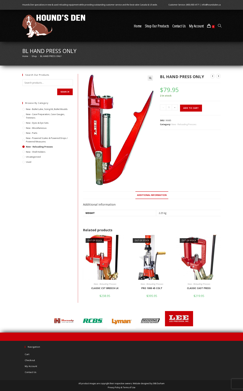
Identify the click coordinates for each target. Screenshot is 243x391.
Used (28, 161)
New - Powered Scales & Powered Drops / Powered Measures (47, 140)
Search (65, 91)
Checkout (30, 360)
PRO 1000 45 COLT (151, 288)
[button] (150, 78)
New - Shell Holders (35, 151)
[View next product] (218, 76)
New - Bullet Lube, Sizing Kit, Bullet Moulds (47, 109)
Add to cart (191, 108)
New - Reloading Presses (183, 124)
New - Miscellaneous (36, 127)
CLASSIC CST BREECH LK (105, 288)
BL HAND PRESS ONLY (50, 56)
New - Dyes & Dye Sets (37, 122)
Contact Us (31, 372)
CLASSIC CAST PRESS (199, 288)
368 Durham (158, 383)
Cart (27, 354)
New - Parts (31, 132)
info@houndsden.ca (211, 4)
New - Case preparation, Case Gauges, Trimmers (45, 116)
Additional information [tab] (152, 195)
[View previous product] (212, 76)
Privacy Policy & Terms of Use (121, 387)
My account (31, 366)
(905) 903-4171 (193, 4)
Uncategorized (33, 156)
